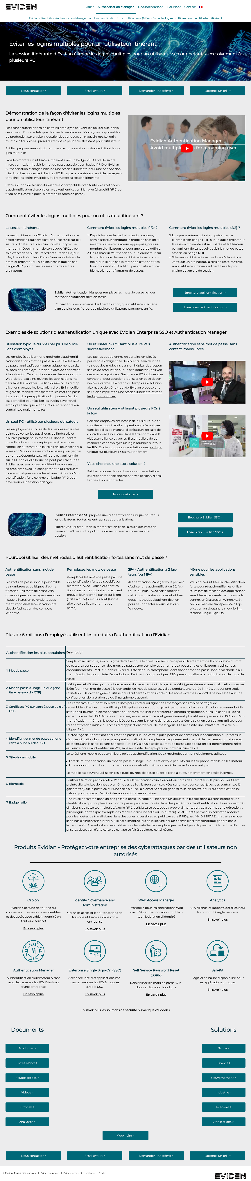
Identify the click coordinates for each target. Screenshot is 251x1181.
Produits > (48, 18)
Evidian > (35, 18)
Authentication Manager (116, 7)
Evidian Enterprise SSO (144, 332)
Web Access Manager (156, 900)
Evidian (89, 7)
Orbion (33, 900)
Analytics (217, 900)
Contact (190, 7)
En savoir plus (33, 928)
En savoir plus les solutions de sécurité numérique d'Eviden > (126, 1010)
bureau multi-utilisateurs (49, 464)
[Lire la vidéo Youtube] (186, 148)
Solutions (174, 7)
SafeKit (217, 970)
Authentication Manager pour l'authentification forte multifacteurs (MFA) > (104, 18)
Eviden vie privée (49, 1173)
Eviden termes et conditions (78, 1173)
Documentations (150, 7)
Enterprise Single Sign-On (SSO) (95, 970)
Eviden (102, 1173)
